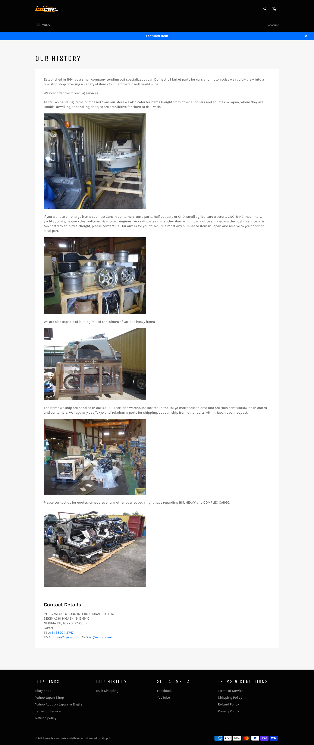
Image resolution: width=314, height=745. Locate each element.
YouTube (163, 697)
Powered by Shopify (98, 738)
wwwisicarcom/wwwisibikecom (65, 738)
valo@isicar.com (68, 637)
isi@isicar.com (100, 637)
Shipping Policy (230, 697)
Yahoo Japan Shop (49, 697)
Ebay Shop (43, 691)
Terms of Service (48, 711)
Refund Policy (228, 704)
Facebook (164, 691)
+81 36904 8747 (62, 632)
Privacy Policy (228, 711)
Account (273, 24)
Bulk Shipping (107, 691)
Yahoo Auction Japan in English (60, 704)
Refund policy (45, 718)
